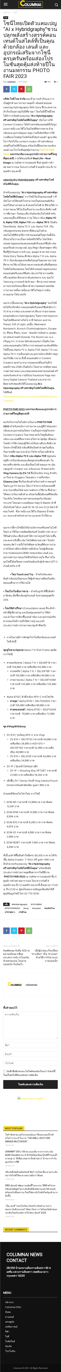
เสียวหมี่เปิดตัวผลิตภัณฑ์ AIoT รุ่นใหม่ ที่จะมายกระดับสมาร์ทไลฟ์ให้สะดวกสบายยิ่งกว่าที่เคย (31, 1174)
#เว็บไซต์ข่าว (10, 912)
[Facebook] (6, 89)
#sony (26, 908)
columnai (11, 82)
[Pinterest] (21, 89)
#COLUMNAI (36, 904)
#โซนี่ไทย (22, 912)
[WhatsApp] (29, 89)
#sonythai (36, 908)
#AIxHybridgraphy (19, 904)
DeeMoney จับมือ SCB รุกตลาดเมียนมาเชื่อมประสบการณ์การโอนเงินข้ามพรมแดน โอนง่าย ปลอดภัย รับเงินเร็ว (16, 957)
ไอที (15, 12)
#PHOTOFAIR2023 (12, 908)
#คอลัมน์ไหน (49, 908)
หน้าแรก (6, 12)
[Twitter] (14, 89)
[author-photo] (14, 984)
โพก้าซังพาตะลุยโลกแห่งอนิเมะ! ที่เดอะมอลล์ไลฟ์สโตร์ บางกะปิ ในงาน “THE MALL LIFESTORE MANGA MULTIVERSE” (29, 1138)
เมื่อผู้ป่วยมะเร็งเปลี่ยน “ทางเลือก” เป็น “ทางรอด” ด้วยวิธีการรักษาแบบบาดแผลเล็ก (44, 955)
